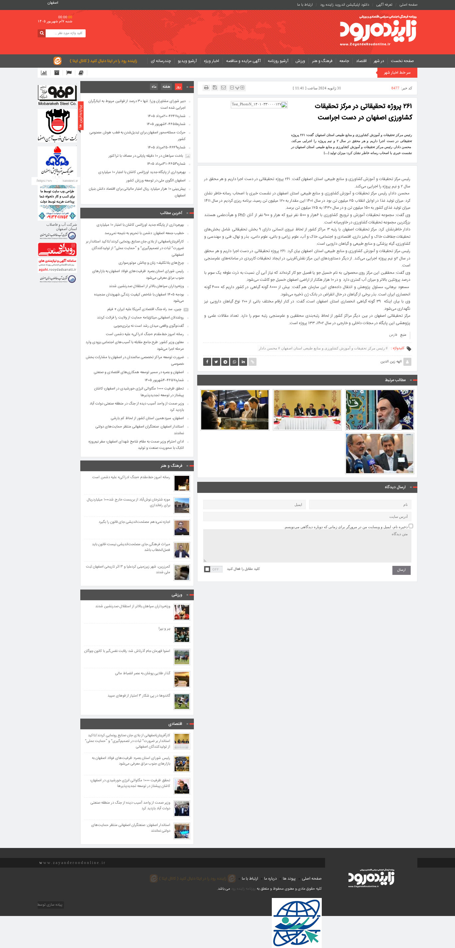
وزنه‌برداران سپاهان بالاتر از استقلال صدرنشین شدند (146, 286)
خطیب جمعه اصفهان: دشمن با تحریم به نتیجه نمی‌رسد (379, 394)
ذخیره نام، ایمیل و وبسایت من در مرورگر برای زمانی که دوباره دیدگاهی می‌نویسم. (346, 527)
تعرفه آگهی (384, 5)
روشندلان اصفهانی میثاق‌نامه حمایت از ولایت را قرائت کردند (140, 318)
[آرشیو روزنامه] (58, 72)
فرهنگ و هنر (322, 61)
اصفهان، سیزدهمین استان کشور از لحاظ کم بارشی (147, 418)
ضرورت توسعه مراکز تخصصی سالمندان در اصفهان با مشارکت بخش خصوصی (135, 360)
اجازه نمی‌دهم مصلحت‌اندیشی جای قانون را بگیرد (134, 522)
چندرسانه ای (161, 61)
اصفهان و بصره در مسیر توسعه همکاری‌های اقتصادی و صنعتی (139, 372)
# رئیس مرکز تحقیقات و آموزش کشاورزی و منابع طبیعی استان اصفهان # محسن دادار (323, 348)
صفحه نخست (402, 61)
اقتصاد (361, 61)
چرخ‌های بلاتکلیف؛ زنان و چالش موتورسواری (151, 263)
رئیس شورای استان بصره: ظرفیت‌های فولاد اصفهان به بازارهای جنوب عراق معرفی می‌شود (235, 391)
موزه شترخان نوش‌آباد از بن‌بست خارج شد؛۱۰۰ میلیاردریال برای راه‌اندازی (128, 503)
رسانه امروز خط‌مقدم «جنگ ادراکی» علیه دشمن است (145, 334)
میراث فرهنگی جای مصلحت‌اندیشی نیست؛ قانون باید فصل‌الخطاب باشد (131, 547)
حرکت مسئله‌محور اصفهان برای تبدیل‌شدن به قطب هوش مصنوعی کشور (138, 136)
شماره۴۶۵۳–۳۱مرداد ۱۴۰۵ (166, 164)
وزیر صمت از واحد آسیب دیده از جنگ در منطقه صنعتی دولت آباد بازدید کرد (137, 407)
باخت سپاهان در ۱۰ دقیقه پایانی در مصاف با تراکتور (146, 156)
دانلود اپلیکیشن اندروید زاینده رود (344, 5)
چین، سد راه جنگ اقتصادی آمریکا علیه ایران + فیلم (144, 309)
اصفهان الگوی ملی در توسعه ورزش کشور (156, 181)
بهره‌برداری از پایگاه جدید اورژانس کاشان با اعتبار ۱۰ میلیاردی (142, 172)
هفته (166, 87)
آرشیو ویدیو (187, 61)
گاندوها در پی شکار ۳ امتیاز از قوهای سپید (139, 696)
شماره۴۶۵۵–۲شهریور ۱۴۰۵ (166, 124)
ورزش (300, 61)
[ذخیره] (215, 87)
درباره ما (270, 878)
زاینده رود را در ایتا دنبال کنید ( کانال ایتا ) (103, 61)
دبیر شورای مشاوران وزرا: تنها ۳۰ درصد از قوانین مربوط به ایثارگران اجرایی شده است (137, 104)
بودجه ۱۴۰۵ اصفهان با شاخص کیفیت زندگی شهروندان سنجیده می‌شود (139, 298)
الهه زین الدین (391, 362)
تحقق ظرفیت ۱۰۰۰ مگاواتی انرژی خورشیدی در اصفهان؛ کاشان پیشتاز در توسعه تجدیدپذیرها (139, 392)
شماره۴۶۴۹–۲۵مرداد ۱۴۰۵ (167, 148)
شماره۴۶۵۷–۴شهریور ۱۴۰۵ (164, 380)
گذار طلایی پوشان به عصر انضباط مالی (142, 674)
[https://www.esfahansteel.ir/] (57, 125)
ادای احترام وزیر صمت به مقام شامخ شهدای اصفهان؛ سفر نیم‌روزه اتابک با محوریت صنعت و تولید (136, 445)
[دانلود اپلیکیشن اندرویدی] (46, 72)
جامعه (344, 61)
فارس (393, 335)
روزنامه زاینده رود (243, 889)
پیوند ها (289, 878)
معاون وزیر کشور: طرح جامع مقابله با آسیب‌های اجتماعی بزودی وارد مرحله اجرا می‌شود (379, 435)
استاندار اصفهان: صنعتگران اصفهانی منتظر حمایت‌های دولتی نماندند (140, 430)
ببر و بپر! (164, 629)
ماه (154, 87)
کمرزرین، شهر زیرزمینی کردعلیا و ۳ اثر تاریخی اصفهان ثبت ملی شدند (128, 570)
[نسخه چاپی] (206, 87)
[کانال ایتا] (83, 72)
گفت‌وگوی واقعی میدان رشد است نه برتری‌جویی (149, 326)
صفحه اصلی (408, 5)
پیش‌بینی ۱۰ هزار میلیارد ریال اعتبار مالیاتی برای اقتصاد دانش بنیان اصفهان (137, 192)
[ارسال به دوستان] (223, 87)
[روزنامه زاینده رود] (378, 31)
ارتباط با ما (305, 5)
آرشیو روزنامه (278, 61)
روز (179, 87)
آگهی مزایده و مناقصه (243, 61)
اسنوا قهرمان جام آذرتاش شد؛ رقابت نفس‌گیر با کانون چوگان (127, 651)
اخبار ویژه (211, 61)
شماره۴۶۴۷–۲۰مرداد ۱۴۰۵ (167, 116)
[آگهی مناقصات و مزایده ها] (70, 72)
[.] (57, 95)
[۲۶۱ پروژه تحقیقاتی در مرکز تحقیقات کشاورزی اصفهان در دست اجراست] (259, 104)
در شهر (379, 61)
